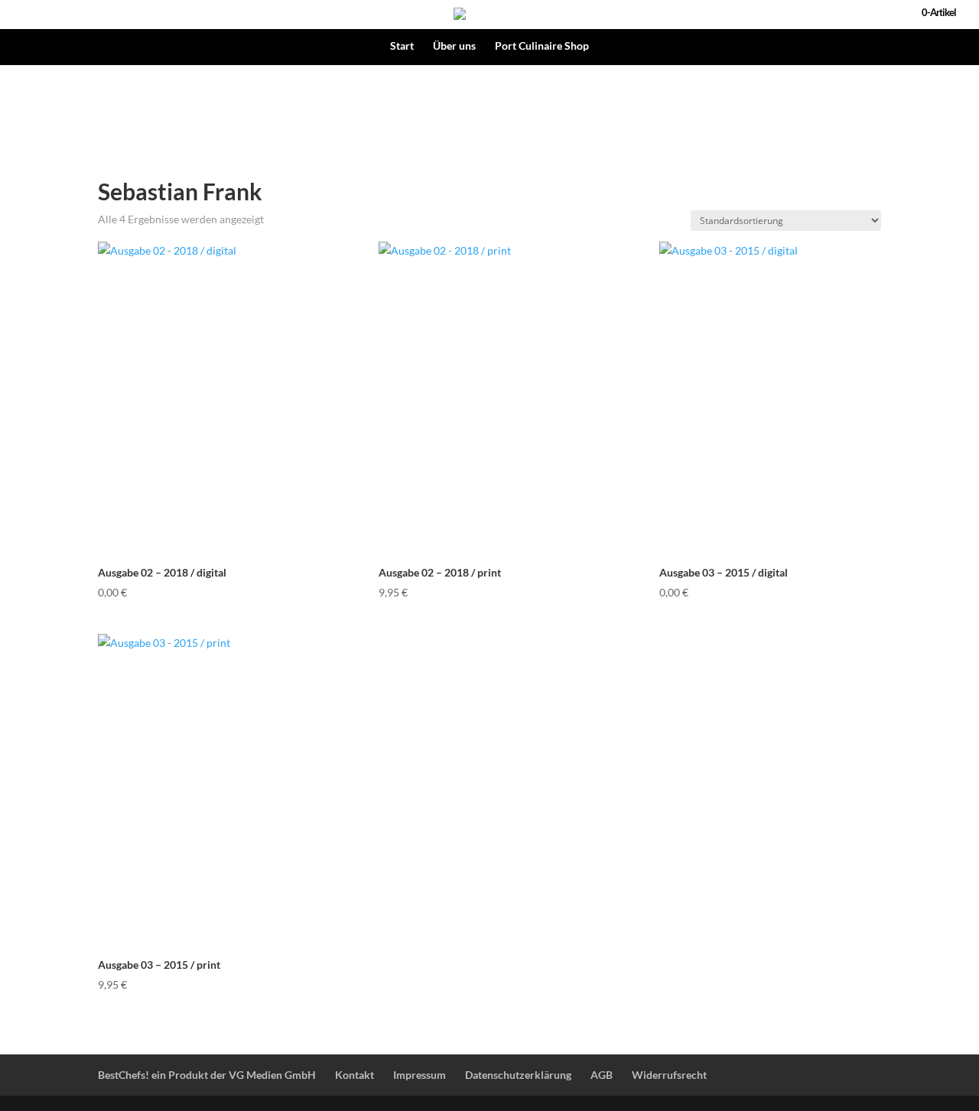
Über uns (454, 46)
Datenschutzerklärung (518, 1074)
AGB (601, 1074)
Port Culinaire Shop (542, 46)
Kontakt (354, 1074)
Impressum (419, 1074)
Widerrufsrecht (669, 1074)
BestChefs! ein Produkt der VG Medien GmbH (207, 1074)
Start (402, 46)
